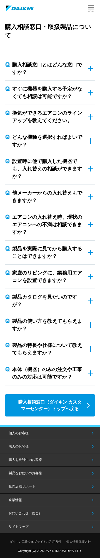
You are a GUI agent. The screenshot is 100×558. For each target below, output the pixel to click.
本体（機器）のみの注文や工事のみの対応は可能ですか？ (47, 373)
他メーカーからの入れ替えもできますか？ (47, 196)
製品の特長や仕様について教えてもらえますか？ (47, 348)
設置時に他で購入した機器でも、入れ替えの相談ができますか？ (47, 168)
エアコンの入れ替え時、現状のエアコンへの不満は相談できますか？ (47, 224)
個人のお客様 (19, 433)
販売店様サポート (22, 486)
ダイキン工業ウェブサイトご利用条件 (35, 541)
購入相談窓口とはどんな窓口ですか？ (47, 68)
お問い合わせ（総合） (25, 513)
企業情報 (15, 500)
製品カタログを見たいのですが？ (44, 300)
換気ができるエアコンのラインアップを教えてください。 (47, 116)
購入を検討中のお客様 (25, 460)
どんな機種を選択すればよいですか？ (47, 140)
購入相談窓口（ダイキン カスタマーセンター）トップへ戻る (50, 405)
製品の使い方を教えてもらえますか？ (47, 324)
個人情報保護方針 (78, 541)
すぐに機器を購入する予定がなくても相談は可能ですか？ (47, 92)
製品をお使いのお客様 (25, 473)
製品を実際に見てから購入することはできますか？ (47, 252)
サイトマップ (19, 527)
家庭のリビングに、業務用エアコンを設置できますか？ (47, 276)
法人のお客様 (19, 446)
